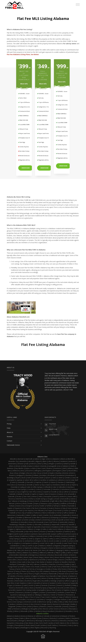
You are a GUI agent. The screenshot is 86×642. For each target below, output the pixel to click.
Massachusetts (12, 621)
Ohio (68, 623)
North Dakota (60, 623)
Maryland (75, 618)
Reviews (9, 437)
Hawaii (16, 618)
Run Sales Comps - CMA (26, 151)
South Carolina (41, 625)
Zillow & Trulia (23, 129)
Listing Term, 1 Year (44, 107)
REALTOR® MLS (24, 115)
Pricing (9, 424)
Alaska (16, 616)
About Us (10, 432)
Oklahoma (74, 623)
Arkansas (30, 616)
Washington (25, 628)
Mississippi (39, 621)
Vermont (10, 628)
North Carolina (49, 623)
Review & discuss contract (26, 155)
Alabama (10, 616)
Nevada (70, 621)
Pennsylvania (19, 625)
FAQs (8, 428)
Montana (55, 621)
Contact (9, 441)
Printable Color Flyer (25, 138)
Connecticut (55, 616)
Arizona (23, 616)
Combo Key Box (24, 146)
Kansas (45, 618)
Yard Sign (22, 142)
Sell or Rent (22, 98)
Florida (71, 616)
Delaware (64, 616)
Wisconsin (44, 628)
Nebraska (63, 621)
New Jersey (19, 623)
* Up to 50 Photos (24, 102)
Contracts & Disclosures (26, 111)
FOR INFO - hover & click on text (28, 93)
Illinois (28, 618)
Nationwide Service (13, 445)
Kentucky (53, 618)
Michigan (22, 621)
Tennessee (62, 625)
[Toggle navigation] (78, 4)
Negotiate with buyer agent (27, 160)
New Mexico (29, 623)
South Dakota (52, 625)
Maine (68, 618)
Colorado (46, 616)
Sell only (41, 98)
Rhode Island (29, 625)
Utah (75, 625)
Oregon (10, 625)
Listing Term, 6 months (26, 107)
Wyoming (53, 628)
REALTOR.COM (23, 120)
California (38, 616)
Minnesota (30, 621)
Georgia (9, 618)
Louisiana (61, 618)
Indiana (33, 618)
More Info (24, 84)
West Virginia (35, 628)
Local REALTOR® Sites (25, 124)
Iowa (39, 618)
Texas (70, 625)
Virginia (16, 628)
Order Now (26, 168)
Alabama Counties (42, 613)
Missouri (47, 621)
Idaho (22, 618)
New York (38, 623)
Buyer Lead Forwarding (26, 133)
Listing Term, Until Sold (64, 105)
